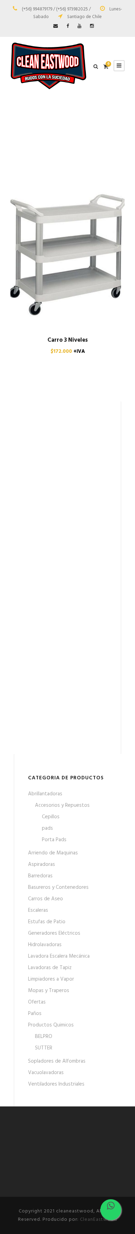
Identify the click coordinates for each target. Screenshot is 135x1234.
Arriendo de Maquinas (53, 853)
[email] (55, 26)
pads (47, 828)
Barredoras (40, 876)
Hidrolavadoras (45, 945)
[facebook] (67, 26)
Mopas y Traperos (48, 991)
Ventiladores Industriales (56, 1084)
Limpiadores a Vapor (51, 979)
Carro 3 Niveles (67, 340)
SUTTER (43, 1048)
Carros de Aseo (45, 899)
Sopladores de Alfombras (57, 1061)
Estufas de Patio (46, 922)
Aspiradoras (41, 864)
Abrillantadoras (45, 794)
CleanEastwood (98, 1220)
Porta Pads (54, 840)
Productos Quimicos (51, 1025)
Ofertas (37, 1002)
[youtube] (79, 26)
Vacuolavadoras (46, 1073)
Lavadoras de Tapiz (50, 968)
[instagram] (92, 26)
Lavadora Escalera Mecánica (59, 956)
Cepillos (51, 817)
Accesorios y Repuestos (62, 805)
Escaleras (38, 910)
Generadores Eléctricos (54, 933)
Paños (35, 1013)
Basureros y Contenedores (58, 887)
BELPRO (43, 1036)
